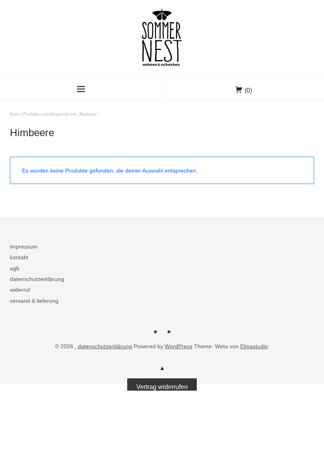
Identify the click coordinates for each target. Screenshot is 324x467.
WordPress (178, 346)
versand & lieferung (34, 301)
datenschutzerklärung (37, 279)
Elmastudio (254, 346)
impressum (24, 246)
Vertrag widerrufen (162, 386)
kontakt (19, 257)
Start (14, 114)
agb (14, 268)
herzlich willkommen (155, 334)
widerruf (20, 290)
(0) (248, 90)
